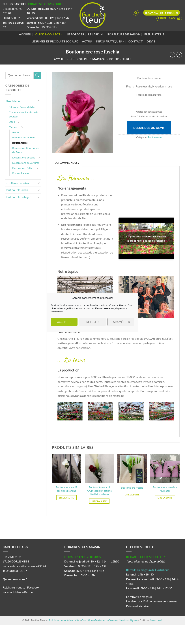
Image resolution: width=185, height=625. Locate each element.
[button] (169, 18)
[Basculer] (38, 101)
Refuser (92, 321)
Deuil (12, 121)
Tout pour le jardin (16, 190)
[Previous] (56, 413)
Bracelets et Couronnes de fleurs (25, 150)
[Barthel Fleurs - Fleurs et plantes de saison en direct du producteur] (92, 15)
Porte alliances (20, 173)
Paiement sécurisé (137, 606)
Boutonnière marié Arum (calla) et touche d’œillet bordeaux (99, 490)
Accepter (64, 321)
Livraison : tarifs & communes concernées (151, 601)
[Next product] (172, 54)
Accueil (25, 34)
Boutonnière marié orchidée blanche (66, 489)
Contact (135, 41)
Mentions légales (128, 620)
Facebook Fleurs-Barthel (18, 592)
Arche (15, 132)
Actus (87, 41)
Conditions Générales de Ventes (99, 620)
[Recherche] (136, 13)
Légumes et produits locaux (55, 41)
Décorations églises (23, 167)
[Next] (174, 413)
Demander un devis (149, 127)
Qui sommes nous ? (15, 579)
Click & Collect (47, 34)
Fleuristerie (154, 34)
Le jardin (95, 34)
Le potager (75, 34)
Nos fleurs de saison (123, 34)
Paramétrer (120, 321)
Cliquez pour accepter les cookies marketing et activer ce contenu (146, 238)
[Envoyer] (37, 75)
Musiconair (156, 620)
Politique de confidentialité (64, 620)
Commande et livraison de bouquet (23, 114)
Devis (151, 41)
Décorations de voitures (25, 162)
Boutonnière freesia (132, 487)
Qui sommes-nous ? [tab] (67, 162)
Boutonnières (120, 59)
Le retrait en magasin (139, 596)
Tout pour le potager (18, 197)
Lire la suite (66, 498)
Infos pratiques (109, 41)
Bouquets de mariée (23, 137)
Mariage (99, 59)
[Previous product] (179, 54)
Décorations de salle (23, 157)
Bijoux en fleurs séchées (22, 107)
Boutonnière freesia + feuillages (165, 489)
